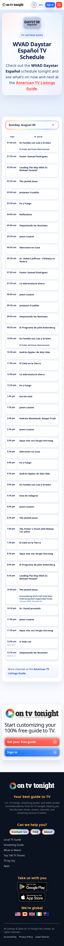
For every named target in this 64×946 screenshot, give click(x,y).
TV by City (9, 860)
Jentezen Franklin (29, 192)
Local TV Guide (12, 839)
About (48, 832)
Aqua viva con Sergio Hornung (36, 440)
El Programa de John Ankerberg (37, 327)
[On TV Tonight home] (32, 713)
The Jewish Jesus (28, 181)
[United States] (18, 914)
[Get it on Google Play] (32, 886)
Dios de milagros (28, 495)
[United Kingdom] (32, 914)
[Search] (34, 5)
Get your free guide (21, 742)
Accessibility (10, 936)
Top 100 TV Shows (14, 855)
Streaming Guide (14, 845)
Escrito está (25, 396)
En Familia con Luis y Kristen (35, 142)
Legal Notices (42, 936)
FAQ (35, 832)
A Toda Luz (25, 641)
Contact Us (19, 832)
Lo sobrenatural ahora (32, 283)
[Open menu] (59, 5)
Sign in (50, 4)
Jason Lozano (26, 236)
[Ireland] (39, 914)
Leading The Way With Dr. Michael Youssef (33, 169)
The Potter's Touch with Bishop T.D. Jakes (36, 530)
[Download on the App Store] (32, 897)
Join (41, 4)
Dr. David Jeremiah (30, 608)
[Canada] (25, 914)
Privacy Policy (26, 936)
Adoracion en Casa (29, 247)
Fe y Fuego (25, 203)
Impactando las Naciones (33, 225)
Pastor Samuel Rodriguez (33, 156)
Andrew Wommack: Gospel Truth (37, 418)
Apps (7, 866)
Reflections (25, 214)
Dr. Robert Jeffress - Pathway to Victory (37, 260)
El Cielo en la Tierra (30, 363)
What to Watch (12, 850)
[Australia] (46, 914)
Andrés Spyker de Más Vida (34, 352)
